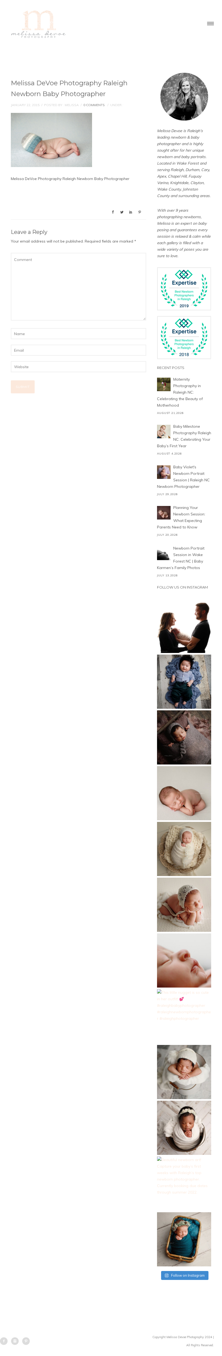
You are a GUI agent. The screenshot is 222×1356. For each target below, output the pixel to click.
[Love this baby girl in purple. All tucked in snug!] (184, 737)
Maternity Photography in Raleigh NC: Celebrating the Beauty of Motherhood (180, 392)
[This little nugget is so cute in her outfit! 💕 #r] (184, 1016)
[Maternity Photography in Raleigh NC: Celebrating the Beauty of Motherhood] (164, 384)
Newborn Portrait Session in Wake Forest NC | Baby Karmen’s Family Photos (180, 558)
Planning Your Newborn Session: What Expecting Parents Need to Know (181, 517)
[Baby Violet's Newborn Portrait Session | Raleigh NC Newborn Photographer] (164, 472)
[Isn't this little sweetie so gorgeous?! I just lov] (184, 849)
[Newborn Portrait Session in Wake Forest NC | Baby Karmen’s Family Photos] (164, 553)
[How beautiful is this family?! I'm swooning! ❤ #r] (184, 626)
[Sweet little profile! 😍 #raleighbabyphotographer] (184, 960)
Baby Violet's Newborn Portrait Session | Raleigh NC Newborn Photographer (183, 477)
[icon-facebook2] (5, 1341)
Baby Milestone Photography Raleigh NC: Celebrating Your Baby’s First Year (184, 436)
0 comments (94, 105)
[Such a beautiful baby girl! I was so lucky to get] (184, 1239)
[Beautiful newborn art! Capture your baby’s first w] (184, 1183)
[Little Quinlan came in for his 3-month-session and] (184, 682)
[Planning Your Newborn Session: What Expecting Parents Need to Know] (164, 512)
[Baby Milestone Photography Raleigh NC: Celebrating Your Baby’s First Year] (164, 431)
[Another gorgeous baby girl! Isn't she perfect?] (184, 793)
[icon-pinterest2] (26, 1341)
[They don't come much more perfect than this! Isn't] (184, 905)
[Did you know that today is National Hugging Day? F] (184, 1128)
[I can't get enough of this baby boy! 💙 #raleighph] (184, 1072)
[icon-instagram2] (16, 1341)
